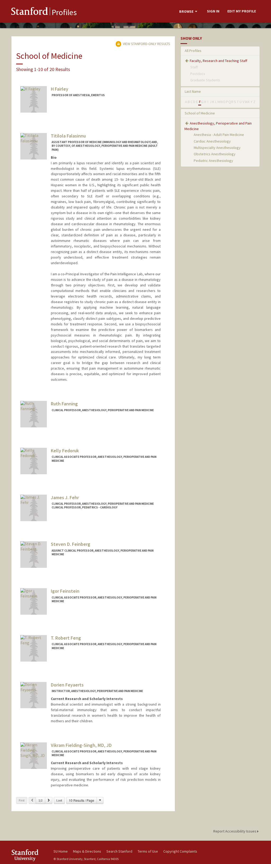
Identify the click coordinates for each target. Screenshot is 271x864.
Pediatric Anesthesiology (213, 160)
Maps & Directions (87, 851)
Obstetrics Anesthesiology (215, 154)
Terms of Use (148, 851)
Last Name (193, 91)
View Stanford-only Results (146, 43)
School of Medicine (200, 113)
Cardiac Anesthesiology (212, 141)
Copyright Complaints (180, 851)
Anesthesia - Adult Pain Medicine (219, 134)
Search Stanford (119, 851)
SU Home (60, 851)
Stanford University (29, 855)
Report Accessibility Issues (235, 831)
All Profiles (193, 50)
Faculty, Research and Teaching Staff (218, 60)
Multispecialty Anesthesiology (217, 147)
